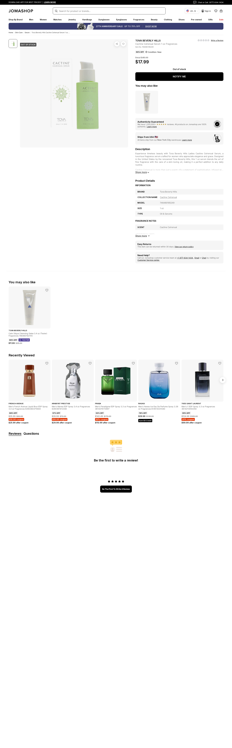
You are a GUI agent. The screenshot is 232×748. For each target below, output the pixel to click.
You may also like (146, 85)
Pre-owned (196, 19)
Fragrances (138, 19)
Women (43, 19)
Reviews (15, 434)
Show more (141, 172)
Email (197, 258)
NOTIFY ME (179, 76)
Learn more (152, 126)
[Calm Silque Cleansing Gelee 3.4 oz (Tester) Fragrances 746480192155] (46, 290)
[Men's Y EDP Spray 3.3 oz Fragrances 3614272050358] (219, 363)
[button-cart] (221, 11)
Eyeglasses (121, 19)
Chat (204, 258)
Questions (31, 434)
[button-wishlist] (216, 11)
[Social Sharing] (116, 43)
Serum (27, 32)
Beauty (154, 19)
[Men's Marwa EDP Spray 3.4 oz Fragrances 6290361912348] (90, 363)
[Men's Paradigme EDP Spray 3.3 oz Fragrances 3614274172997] (133, 363)
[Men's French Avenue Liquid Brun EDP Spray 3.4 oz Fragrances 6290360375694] (46, 363)
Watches (57, 19)
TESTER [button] (25, 340)
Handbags (87, 19)
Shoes (182, 19)
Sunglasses (104, 19)
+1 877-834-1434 (185, 258)
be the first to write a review (116, 489)
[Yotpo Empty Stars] (203, 40)
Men (31, 19)
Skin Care (19, 32)
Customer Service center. (148, 260)
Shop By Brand (16, 19)
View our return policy (184, 246)
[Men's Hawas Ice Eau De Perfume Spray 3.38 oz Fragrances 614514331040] (176, 363)
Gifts (210, 19)
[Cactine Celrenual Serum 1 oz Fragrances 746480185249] (123, 43)
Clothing (168, 19)
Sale (221, 19)
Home (11, 32)
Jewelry (72, 19)
